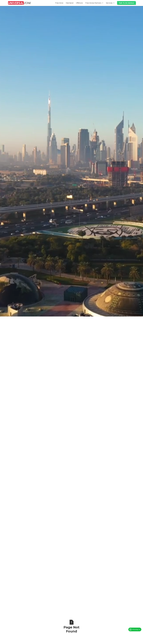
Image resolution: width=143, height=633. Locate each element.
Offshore (79, 3)
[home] (19, 2)
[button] (94, 3)
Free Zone (59, 3)
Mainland (69, 3)
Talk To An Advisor (126, 3)
